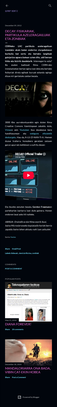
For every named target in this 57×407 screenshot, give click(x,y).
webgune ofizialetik (41, 133)
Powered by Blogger (31, 397)
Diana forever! (18, 324)
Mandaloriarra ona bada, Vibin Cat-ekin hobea (28, 370)
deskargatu (10, 137)
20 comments (17, 329)
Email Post (16, 249)
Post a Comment (13, 268)
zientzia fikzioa (25, 253)
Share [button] (7, 249)
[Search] (50, 5)
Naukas (13, 237)
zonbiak (35, 253)
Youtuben (24, 130)
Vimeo (8, 130)
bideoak (14, 253)
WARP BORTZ (11, 11)
